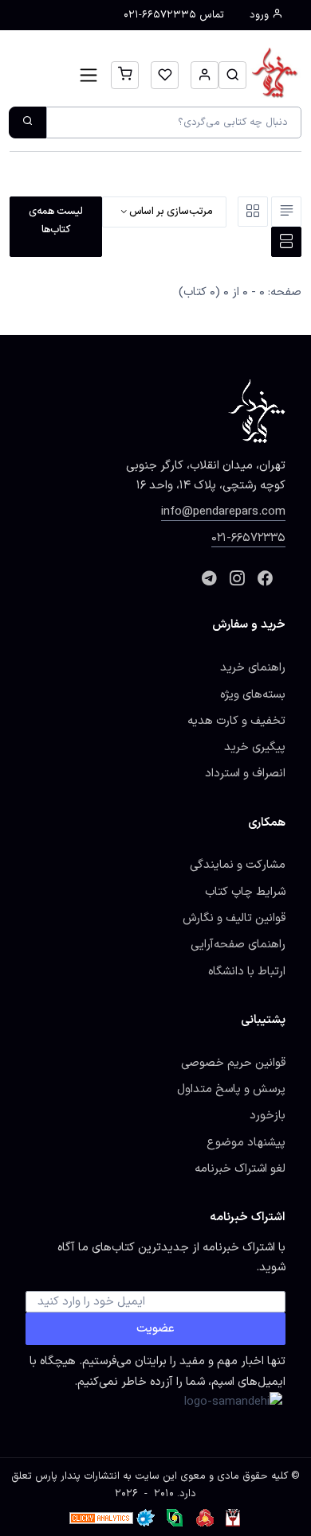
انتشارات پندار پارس (77, 1476)
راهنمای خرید (252, 667)
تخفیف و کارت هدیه (236, 720)
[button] (232, 75)
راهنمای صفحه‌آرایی (238, 944)
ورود (261, 15)
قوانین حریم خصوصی (233, 1062)
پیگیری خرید (254, 747)
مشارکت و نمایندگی (237, 864)
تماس (174, 15)
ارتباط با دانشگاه (246, 971)
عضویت (155, 1328)
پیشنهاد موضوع (246, 1142)
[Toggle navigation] (89, 75)
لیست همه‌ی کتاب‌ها (56, 220)
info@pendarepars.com (223, 511)
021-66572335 (248, 537)
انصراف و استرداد (245, 773)
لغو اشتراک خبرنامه (240, 1168)
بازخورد (267, 1115)
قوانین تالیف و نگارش (234, 918)
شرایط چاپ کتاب (245, 891)
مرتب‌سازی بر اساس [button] (170, 212)
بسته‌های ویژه (252, 694)
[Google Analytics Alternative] (101, 1518)
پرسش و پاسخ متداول (231, 1089)
